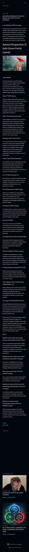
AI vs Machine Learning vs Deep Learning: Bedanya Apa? (14, 529)
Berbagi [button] (4, 422)
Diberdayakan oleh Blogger (16, 544)
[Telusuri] (25, 2)
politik (24, 32)
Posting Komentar (11, 497)
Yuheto (6, 6)
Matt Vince (18, 547)
